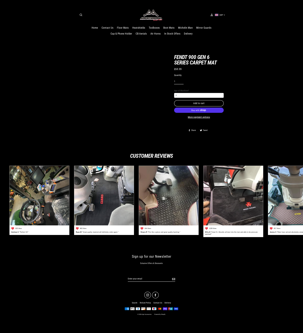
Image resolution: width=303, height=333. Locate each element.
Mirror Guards (203, 27)
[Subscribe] (173, 279)
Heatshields (138, 27)
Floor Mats (123, 27)
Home (95, 27)
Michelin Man (185, 27)
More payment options (199, 117)
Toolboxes (154, 27)
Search (134, 303)
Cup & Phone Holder (121, 33)
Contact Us (108, 27)
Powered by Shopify (159, 314)
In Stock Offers (172, 33)
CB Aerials (141, 33)
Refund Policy (145, 303)
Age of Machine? (181, 90)
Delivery (188, 33)
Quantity (178, 75)
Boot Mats (169, 27)
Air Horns (155, 33)
